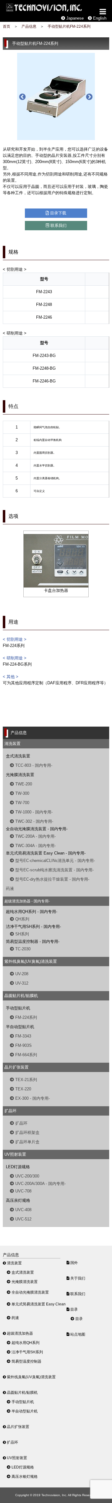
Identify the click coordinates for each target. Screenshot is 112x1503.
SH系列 (21, 934)
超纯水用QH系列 (25, 1343)
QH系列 (21, 919)
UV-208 (21, 974)
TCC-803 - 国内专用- (33, 765)
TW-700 (21, 802)
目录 (73, 1309)
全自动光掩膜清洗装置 (30, 1292)
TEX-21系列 (25, 1079)
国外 (73, 1263)
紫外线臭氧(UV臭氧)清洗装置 (31, 1377)
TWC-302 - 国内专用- (33, 821)
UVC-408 (22, 1209)
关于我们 (77, 1278)
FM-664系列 (25, 1054)
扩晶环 (20, 1123)
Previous (22, 96)
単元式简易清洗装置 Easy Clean (38, 1304)
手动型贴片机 (22, 1402)
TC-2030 (22, 949)
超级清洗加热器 (19, 1333)
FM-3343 (22, 1036)
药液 (10, 888)
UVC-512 (22, 1219)
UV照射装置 (16, 1458)
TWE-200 (23, 784)
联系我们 (58, 225)
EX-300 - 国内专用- (32, 1098)
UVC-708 (22, 1191)
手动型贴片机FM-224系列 (69, 26)
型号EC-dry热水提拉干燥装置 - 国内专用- (51, 879)
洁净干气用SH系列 (27, 1352)
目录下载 (57, 213)
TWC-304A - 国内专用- (35, 845)
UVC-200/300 (26, 1176)
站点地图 (77, 1334)
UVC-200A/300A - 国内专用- (40, 1183)
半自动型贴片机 (24, 1411)
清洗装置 (14, 1263)
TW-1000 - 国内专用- (33, 812)
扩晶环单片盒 (27, 1142)
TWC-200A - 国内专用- (35, 836)
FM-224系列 (25, 1017)
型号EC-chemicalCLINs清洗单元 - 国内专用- (54, 860)
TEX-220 (22, 1089)
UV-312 (21, 983)
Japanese (74, 18)
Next (89, 96)
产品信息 (28, 26)
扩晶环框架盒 (27, 1132)
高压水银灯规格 (24, 1476)
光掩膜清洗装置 (24, 1282)
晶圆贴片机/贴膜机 (22, 1392)
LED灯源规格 (22, 1467)
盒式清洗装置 (22, 1272)
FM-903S (23, 1045)
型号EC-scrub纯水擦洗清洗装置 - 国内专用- (54, 870)
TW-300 (21, 793)
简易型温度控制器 (26, 1361)
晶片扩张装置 (17, 1427)
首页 (6, 26)
